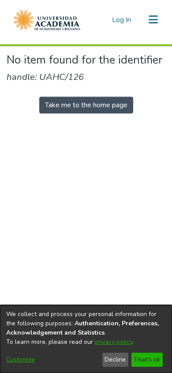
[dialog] (86, 339)
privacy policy (113, 342)
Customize (20, 359)
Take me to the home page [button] (86, 105)
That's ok (147, 359)
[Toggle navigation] (153, 19)
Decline (115, 359)
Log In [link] (122, 20)
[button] (47, 19)
